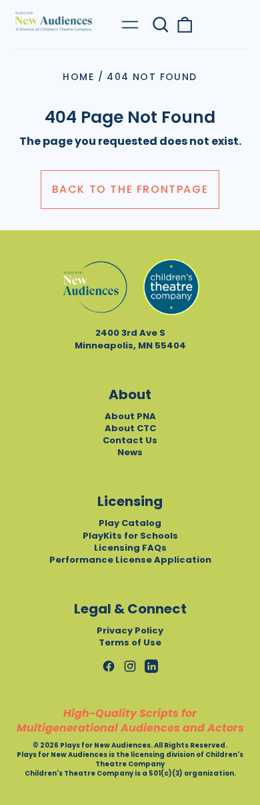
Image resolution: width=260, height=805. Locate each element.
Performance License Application (130, 559)
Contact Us (130, 440)
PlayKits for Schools (130, 535)
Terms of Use (130, 642)
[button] (161, 25)
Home (78, 76)
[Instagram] (130, 666)
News (130, 452)
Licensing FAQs (130, 547)
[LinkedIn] (151, 666)
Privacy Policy (130, 630)
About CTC (130, 428)
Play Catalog (130, 523)
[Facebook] (108, 666)
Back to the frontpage (130, 189)
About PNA (130, 416)
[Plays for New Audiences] (53, 21)
